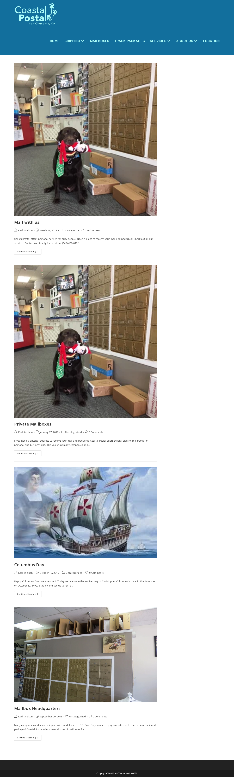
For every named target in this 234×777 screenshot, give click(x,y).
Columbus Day (29, 564)
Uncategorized (72, 230)
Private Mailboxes (32, 424)
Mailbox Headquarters (37, 708)
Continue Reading (29, 252)
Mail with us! (27, 222)
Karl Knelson (25, 230)
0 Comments (94, 230)
